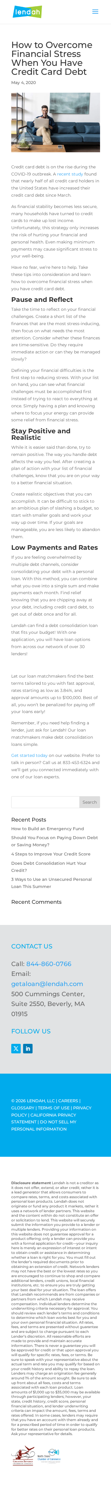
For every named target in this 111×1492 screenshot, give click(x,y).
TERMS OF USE (54, 1108)
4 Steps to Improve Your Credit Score (51, 854)
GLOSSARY (22, 1108)
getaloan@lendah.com (47, 984)
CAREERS (68, 1100)
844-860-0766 (48, 964)
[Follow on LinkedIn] (28, 1048)
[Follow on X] (16, 1048)
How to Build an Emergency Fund (47, 828)
